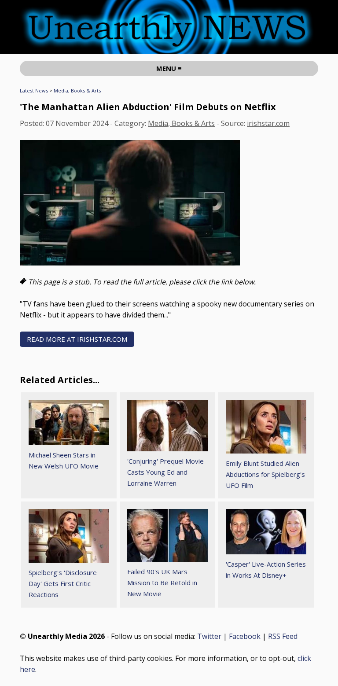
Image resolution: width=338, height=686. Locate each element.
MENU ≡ (169, 68)
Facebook (245, 636)
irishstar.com (268, 123)
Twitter (209, 636)
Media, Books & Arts (77, 90)
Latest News (34, 90)
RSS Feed (283, 636)
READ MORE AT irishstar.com (77, 339)
